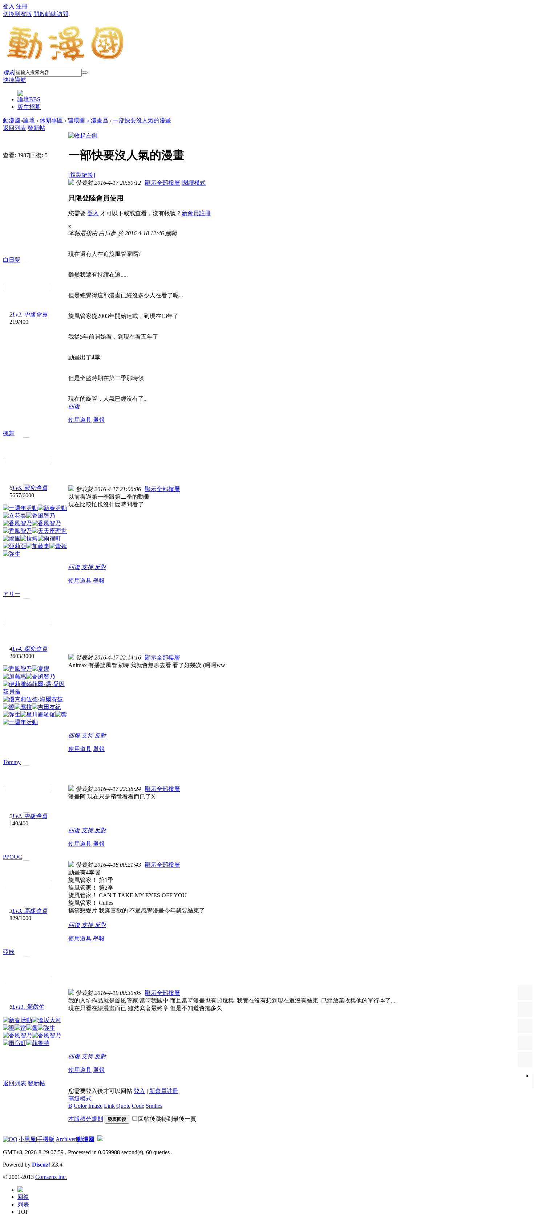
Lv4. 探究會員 (29, 649)
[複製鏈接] (81, 175)
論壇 (28, 99)
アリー (11, 594)
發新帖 (36, 128)
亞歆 (9, 952)
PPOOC (12, 857)
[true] (85, 73)
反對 (100, 567)
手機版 (45, 1139)
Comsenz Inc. (51, 1177)
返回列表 (14, 128)
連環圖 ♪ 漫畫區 (88, 120)
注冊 (22, 6)
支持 (87, 567)
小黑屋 (27, 1139)
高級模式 (80, 1098)
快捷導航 (14, 80)
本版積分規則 (85, 1119)
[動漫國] (66, 59)
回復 (74, 406)
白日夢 (11, 260)
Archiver (66, 1139)
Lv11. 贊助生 (28, 1007)
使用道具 (80, 420)
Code (138, 1106)
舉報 (99, 420)
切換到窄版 (17, 14)
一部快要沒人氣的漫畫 (142, 120)
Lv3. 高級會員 (29, 911)
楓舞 (9, 433)
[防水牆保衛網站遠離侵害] (100, 1139)
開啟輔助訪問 (50, 14)
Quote (123, 1106)
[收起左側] (82, 135)
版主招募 (29, 107)
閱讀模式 (194, 183)
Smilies (154, 1106)
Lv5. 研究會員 (29, 488)
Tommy (12, 762)
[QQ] (10, 1139)
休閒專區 (51, 120)
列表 (23, 1204)
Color (80, 1106)
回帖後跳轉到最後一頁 (167, 1119)
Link (109, 1106)
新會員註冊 (196, 213)
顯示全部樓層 (162, 183)
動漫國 (11, 120)
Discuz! (41, 1164)
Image (95, 1106)
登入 (9, 6)
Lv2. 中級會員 (29, 314)
